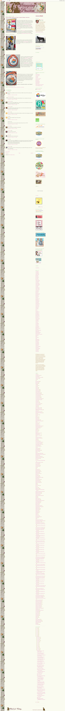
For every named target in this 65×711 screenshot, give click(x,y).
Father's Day (37, 418)
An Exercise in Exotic (38, 159)
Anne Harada (37, 272)
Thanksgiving (37, 609)
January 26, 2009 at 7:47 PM (12, 137)
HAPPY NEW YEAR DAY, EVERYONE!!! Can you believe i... (41, 699)
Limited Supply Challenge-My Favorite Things (40, 696)
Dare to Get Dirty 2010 (38, 407)
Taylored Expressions (17, 87)
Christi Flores (9, 130)
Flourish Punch (37, 422)
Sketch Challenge (38, 499)
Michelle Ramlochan (38, 332)
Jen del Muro (37, 302)
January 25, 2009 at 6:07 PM (12, 94)
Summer (37, 513)
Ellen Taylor (37, 295)
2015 (37, 629)
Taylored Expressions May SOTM (40, 573)
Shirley (8, 134)
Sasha (36, 338)
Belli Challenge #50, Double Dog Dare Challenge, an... (41, 676)
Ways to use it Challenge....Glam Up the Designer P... (41, 663)
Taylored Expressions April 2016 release (40, 525)
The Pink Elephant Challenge (39, 610)
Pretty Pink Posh (38, 480)
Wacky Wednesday (38, 619)
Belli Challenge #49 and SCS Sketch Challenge (40, 687)
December (38, 637)
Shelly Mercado (37, 83)
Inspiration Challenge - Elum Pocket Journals (40, 651)
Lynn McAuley (37, 326)
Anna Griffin (37, 376)
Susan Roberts (37, 343)
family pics (37, 416)
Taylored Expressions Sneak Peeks (40, 596)
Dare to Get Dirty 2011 (38, 408)
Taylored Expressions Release (39, 588)
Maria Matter (37, 327)
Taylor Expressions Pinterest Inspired (40, 520)
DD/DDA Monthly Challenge (39, 409)
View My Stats (37, 267)
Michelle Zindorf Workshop (39, 453)
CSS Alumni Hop (38, 404)
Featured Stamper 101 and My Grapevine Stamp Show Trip (40, 682)
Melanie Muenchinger (38, 330)
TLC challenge (37, 611)
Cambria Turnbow (38, 280)
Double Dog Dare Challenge (39, 412)
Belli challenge (37, 381)
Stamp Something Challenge (39, 506)
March (38, 647)
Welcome (29, 57)
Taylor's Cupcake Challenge (26, 24)
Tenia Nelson (37, 347)
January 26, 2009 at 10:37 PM (12, 144)
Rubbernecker (37, 488)
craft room (37, 400)
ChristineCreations (10, 96)
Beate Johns (37, 276)
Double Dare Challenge (38, 411)
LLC (36, 447)
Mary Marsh (37, 329)
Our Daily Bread (37, 466)
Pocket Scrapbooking (38, 479)
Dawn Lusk (37, 292)
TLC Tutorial (37, 612)
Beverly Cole (37, 279)
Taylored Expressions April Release (40, 527)
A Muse (36, 374)
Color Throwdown (38, 397)
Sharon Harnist (37, 339)
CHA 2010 (37, 387)
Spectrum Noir (37, 503)
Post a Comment (8, 151)
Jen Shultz (37, 77)
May (37, 645)
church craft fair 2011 (38, 392)
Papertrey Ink (37, 472)
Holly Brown (37, 299)
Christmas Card (37, 389)
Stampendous (37, 507)
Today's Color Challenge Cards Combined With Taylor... (40, 657)
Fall (36, 415)
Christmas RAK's (38, 391)
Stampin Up (37, 510)
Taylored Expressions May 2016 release (40, 567)
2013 (37, 631)
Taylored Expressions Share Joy (39, 595)
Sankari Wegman (38, 82)
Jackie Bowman (37, 300)
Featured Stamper (10, 87)
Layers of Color (37, 441)
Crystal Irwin (37, 290)
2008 (37, 702)
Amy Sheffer (37, 271)
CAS (36, 384)
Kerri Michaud (37, 80)
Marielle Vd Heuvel (38, 328)
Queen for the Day (38, 481)
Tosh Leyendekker (38, 348)
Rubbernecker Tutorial (38, 493)
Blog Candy (37, 382)
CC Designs (37, 385)
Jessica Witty (37, 304)
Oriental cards (37, 464)
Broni (8, 91)
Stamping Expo (37, 511)
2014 (37, 630)
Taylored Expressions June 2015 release (40, 553)
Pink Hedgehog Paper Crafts (39, 477)
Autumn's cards (37, 378)
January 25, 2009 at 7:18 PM (12, 104)
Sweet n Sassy (37, 515)
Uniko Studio (37, 614)
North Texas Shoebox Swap (39, 462)
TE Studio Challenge (38, 607)
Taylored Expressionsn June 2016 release (40, 598)
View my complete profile (39, 32)
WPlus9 (36, 623)
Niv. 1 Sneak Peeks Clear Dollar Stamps (40, 460)
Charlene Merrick (38, 284)
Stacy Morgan (9, 106)
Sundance (37, 514)
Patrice (36, 336)
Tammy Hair (37, 345)
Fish (36, 421)
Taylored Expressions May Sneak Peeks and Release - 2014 (40, 572)
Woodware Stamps (38, 622)
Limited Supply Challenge (39, 444)
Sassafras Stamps (38, 494)
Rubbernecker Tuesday (38, 492)
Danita (8, 139)
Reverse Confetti (38, 485)
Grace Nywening (38, 298)
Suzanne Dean (37, 344)
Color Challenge (38, 395)
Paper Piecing (37, 469)
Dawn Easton (9, 146)
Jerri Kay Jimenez (38, 303)
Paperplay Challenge (38, 471)
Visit (37, 195)
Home (7, 14)
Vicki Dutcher (37, 349)
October (38, 639)
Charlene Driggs (37, 283)
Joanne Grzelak (37, 305)
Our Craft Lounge (38, 465)
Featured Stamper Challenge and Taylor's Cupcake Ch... (41, 659)
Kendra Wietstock (38, 79)
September (38, 640)
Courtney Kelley (38, 75)
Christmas (37, 388)
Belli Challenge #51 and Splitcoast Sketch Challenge (41, 655)
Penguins (37, 474)
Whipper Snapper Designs (39, 621)
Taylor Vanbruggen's (25, 41)
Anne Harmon (37, 273)
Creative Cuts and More (38, 403)
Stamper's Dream (28, 33)
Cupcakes (37, 405)
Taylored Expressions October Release (40, 585)
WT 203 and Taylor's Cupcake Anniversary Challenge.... (40, 653)
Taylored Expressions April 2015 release (40, 523)
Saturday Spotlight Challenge (39, 495)
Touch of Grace (37, 613)
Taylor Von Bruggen (38, 346)
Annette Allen (37, 274)
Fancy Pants (37, 417)
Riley (36, 486)
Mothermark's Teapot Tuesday (39, 457)
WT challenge (37, 624)
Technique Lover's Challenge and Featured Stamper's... (41, 670)
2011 (37, 633)
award (36, 379)
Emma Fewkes (37, 296)
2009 (37, 636)
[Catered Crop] (41, 206)
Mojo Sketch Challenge (38, 456)
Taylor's (31, 58)
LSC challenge (37, 449)
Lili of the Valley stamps (38, 443)
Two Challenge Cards (39, 673)
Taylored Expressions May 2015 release (40, 565)
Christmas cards (37, 390)
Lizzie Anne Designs (38, 446)
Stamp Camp (37, 504)
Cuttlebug (37, 406)
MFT (36, 452)
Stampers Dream (37, 509)
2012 (37, 632)
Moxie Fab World (38, 458)
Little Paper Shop (38, 445)
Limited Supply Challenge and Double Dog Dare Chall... (40, 684)
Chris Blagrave (37, 285)
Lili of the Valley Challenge (39, 442)
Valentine (37, 616)
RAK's (36, 484)
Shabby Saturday (38, 498)
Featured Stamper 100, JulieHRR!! (41, 692)
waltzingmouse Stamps (38, 620)
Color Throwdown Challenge (39, 398)
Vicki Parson (37, 350)
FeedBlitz (40, 49)
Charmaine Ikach (38, 74)
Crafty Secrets (37, 402)
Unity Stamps (37, 615)
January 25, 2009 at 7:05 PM (12, 99)
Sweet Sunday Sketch (38, 516)
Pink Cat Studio (37, 476)
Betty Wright (37, 277)
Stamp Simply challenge (38, 505)
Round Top (37, 487)
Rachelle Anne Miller (38, 482)
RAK (36, 483)
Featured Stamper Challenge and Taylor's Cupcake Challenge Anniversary (17, 17)
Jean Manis (37, 76)
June (37, 644)
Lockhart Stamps (38, 448)
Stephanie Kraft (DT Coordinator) (40, 84)
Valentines (22, 87)
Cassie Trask (37, 282)
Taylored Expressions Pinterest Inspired (40, 586)
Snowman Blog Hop (38, 501)
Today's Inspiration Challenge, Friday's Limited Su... (40, 661)
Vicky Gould (18, 27)
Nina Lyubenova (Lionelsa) (39, 334)
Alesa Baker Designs (38, 375)
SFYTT (36, 496)
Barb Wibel (37, 275)
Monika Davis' (26, 58)
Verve (36, 618)
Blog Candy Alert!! (39, 674)
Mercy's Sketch (37, 451)
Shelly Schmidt (37, 340)
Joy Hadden (37, 308)
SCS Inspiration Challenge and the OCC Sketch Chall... (41, 694)
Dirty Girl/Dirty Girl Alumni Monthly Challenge (40, 667)
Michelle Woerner (38, 333)
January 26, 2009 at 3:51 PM (12, 132)
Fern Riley (37, 297)
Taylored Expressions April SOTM (40, 528)
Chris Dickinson (37, 287)
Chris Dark (37, 286)
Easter (36, 413)
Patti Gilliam (37, 337)
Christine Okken (38, 288)
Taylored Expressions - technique (40, 522)
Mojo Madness (37, 455)
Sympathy (37, 517)
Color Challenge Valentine (40, 668)
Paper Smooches (37, 470)
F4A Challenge (37, 414)
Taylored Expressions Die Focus (39, 540)
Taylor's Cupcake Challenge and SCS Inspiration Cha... (41, 672)
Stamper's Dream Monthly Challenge (40, 680)
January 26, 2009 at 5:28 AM (12, 119)
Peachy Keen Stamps (38, 473)
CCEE (36, 386)
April (38, 646)
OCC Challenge (37, 463)
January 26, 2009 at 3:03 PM (12, 128)
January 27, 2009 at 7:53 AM (12, 149)
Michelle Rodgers (23, 33)
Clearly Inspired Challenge (39, 394)
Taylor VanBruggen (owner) (39, 85)
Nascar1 (36, 459)
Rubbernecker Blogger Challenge (40, 491)
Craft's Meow (37, 401)
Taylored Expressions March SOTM (40, 564)
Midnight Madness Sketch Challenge (40, 454)
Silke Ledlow (37, 341)
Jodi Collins (37, 307)
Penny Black (37, 475)
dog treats (37, 410)
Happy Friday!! (39, 697)
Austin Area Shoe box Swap (39, 377)
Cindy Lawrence (38, 289)
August (38, 641)
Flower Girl (23, 30)
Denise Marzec (9, 101)
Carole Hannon (37, 281)
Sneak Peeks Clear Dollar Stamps (39, 500)
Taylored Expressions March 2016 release (41, 562)
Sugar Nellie (37, 512)
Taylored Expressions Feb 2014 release (40, 541)
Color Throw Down (38, 396)
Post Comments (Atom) (12, 154)
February (38, 648)
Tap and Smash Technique (39, 519)
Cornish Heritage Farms (38, 399)
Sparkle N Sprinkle (38, 502)
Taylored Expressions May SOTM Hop (40, 574)
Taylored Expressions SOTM (39, 597)
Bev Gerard (37, 278)
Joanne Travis (37, 306)
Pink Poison (37, 478)
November (38, 638)
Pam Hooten (37, 335)
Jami (8, 116)
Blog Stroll (37, 383)
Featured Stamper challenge (39, 420)
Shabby (36, 497)
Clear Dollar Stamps (38, 393)
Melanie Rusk (37, 331)
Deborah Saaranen (38, 293)
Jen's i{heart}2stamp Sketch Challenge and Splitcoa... (40, 678)
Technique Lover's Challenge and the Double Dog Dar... (41, 691)
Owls (36, 467)
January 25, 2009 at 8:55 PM (12, 114)
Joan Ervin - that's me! (38, 78)
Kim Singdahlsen (38, 81)
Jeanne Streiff (37, 301)
